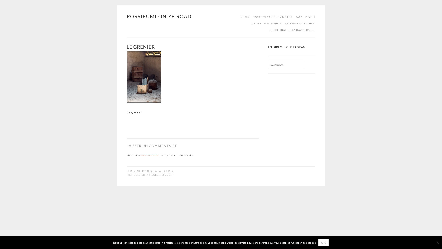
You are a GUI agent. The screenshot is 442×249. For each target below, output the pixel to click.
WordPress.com (162, 174)
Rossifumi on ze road (159, 16)
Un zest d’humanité (267, 23)
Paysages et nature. (300, 23)
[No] (437, 242)
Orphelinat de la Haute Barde (292, 30)
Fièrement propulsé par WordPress (150, 171)
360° (299, 17)
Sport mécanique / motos (272, 17)
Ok (323, 242)
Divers (310, 17)
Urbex (245, 17)
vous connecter (150, 155)
